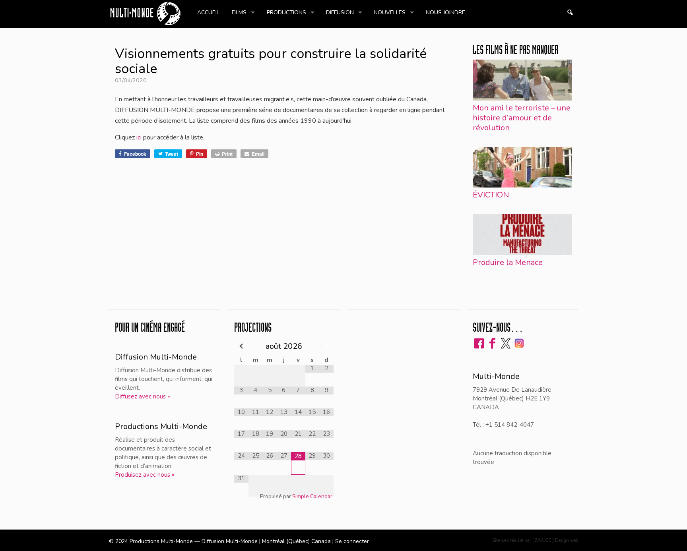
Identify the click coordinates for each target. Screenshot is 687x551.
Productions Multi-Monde (161, 426)
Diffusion (340, 12)
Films (239, 12)
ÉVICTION (491, 194)
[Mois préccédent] (241, 346)
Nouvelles (390, 12)
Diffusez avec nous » (142, 396)
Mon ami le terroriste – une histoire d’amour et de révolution (522, 117)
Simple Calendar (312, 496)
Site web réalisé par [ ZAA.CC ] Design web (535, 540)
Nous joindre (445, 12)
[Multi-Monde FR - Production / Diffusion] (145, 14)
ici (139, 137)
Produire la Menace (508, 262)
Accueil (208, 12)
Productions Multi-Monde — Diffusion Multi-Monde (194, 541)
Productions (286, 12)
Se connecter (352, 541)
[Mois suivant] (326, 346)
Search (569, 12)
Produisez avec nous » (145, 475)
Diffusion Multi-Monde (156, 357)
